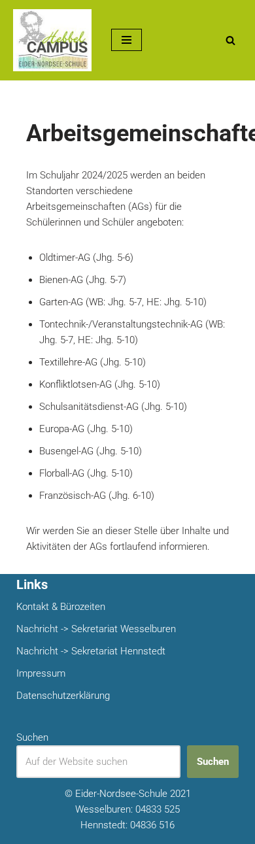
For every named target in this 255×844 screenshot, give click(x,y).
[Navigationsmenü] (126, 40)
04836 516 (152, 825)
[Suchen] (230, 40)
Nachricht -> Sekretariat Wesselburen (96, 629)
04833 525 (157, 809)
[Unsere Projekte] (52, 40)
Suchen (32, 737)
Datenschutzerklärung (63, 695)
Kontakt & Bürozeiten (60, 607)
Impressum (40, 673)
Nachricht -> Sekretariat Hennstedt (90, 651)
